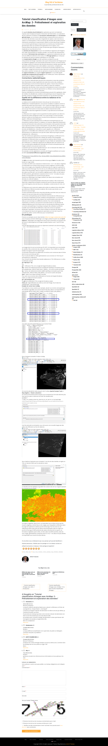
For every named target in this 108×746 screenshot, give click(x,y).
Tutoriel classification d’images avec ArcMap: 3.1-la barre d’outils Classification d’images (56, 588)
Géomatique (75, 218)
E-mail (24, 691)
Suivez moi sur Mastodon (79, 34)
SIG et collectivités (77, 284)
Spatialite (74, 287)
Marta (74, 99)
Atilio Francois (34, 29)
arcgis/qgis (75, 202)
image (52, 551)
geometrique (48, 551)
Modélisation (76, 254)
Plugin (75, 276)
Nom (23, 686)
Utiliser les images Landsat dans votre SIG (55, 217)
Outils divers (76, 257)
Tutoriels (40, 9)
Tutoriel (75, 279)
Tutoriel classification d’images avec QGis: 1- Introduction (29, 587)
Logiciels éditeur (76, 230)
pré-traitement (56, 551)
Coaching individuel (78, 211)
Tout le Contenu (32, 9)
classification (40, 551)
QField (74, 272)
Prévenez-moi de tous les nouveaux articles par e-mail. (37, 723)
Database (74, 214)
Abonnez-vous (74, 24)
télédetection (75, 292)
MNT (74, 249)
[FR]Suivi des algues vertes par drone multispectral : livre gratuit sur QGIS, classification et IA (28, 573)
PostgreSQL (76, 216)
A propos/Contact (67, 9)
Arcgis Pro (76, 197)
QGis (73, 275)
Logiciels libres (76, 232)
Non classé (75, 238)
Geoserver (75, 222)
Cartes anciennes (49, 9)
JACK (74, 123)
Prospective (76, 220)
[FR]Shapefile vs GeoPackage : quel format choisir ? (78, 148)
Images (30, 551)
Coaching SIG (75, 207)
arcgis (34, 551)
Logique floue (75, 235)
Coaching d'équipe (78, 209)
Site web (24, 696)
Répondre (25, 622)
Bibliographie (75, 205)
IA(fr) (73, 225)
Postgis (74, 267)
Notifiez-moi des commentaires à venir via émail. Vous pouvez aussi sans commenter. (42, 726)
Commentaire (26, 667)
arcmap (36, 551)
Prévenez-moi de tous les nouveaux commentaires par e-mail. (39, 721)
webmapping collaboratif (79, 297)
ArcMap (27, 551)
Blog (25, 9)
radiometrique (61, 551)
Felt (74, 300)
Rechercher (81, 30)
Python (75, 259)
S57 (73, 281)
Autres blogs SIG (77, 9)
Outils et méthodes (77, 245)
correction (44, 551)
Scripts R (75, 262)
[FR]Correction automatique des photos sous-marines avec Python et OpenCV (43, 573)
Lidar (73, 227)
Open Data (75, 243)
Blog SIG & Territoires (54, 2)
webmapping (75, 294)
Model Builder (77, 252)
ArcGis (24, 551)
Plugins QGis (57, 9)
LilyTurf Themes (70, 744)
